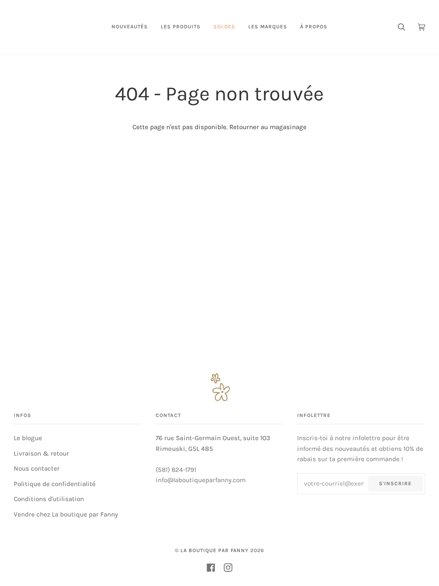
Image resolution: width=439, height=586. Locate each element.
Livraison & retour (41, 453)
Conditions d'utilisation (49, 499)
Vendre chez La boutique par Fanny (66, 514)
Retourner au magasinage (268, 127)
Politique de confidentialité (55, 484)
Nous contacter (37, 468)
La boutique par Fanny (214, 550)
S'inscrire (395, 483)
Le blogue (28, 438)
